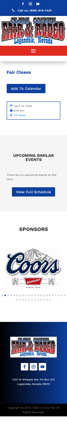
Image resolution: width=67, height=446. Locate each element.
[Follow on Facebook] (23, 4)
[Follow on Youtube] (38, 4)
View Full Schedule (33, 192)
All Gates (20, 115)
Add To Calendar (26, 88)
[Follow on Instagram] (30, 4)
